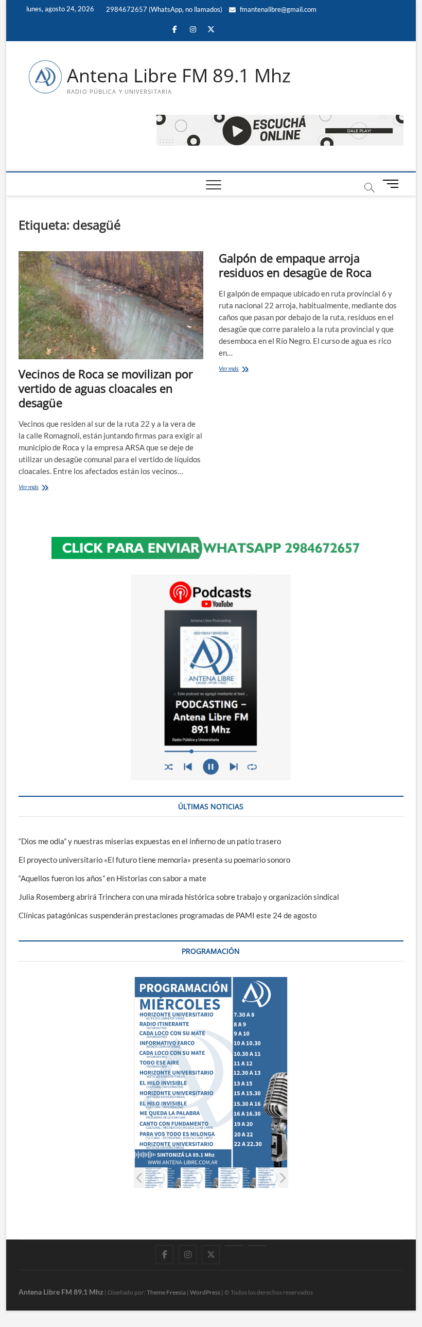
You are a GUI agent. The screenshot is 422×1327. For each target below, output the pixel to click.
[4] (275, 1178)
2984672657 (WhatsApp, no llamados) (163, 9)
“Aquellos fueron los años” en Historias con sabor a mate (112, 878)
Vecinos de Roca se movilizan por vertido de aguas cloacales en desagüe (106, 388)
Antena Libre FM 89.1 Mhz (179, 75)
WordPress (205, 1292)
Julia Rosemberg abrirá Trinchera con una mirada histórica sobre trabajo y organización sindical (179, 896)
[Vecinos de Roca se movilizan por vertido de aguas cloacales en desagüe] (111, 305)
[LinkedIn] (234, 1245)
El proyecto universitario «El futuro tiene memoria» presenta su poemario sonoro (154, 859)
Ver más (40, 487)
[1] (162, 1178)
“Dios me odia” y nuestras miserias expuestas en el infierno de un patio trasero (150, 841)
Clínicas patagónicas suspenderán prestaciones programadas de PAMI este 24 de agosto (167, 915)
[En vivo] (257, 1245)
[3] (237, 1178)
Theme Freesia (166, 1292)
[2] (200, 1178)
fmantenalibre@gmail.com (277, 9)
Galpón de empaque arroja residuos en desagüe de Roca (295, 265)
